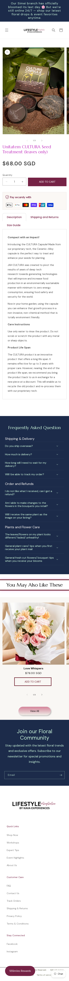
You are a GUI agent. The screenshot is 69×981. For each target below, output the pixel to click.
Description (14, 217)
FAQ (9, 885)
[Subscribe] (60, 775)
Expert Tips (13, 850)
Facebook (12, 943)
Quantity (7, 175)
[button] (6, 30)
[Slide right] (42, 140)
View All (34, 711)
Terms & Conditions (18, 923)
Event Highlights (15, 857)
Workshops (13, 842)
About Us (12, 865)
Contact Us (13, 893)
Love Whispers (33, 668)
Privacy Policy (14, 916)
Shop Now (12, 835)
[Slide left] (27, 140)
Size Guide (13, 225)
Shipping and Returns (44, 217)
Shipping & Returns (17, 908)
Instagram (12, 951)
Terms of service (44, 975)
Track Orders (14, 900)
